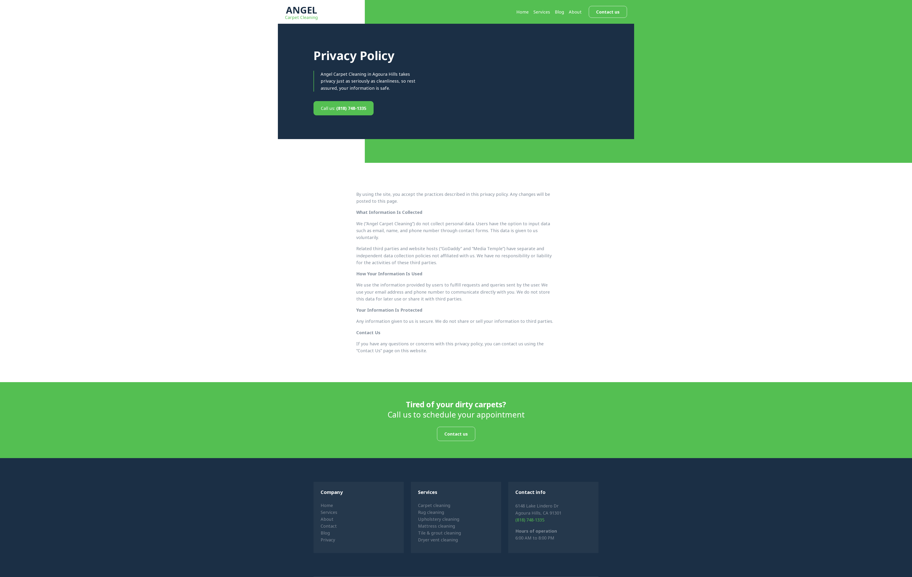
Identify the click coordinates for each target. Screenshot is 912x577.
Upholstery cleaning (438, 519)
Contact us (608, 12)
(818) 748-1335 (343, 108)
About (575, 12)
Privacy (328, 540)
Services (541, 12)
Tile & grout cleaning (439, 533)
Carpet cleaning (434, 505)
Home (522, 12)
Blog (559, 12)
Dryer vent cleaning (438, 540)
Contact (329, 526)
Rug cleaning (431, 512)
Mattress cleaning (436, 526)
